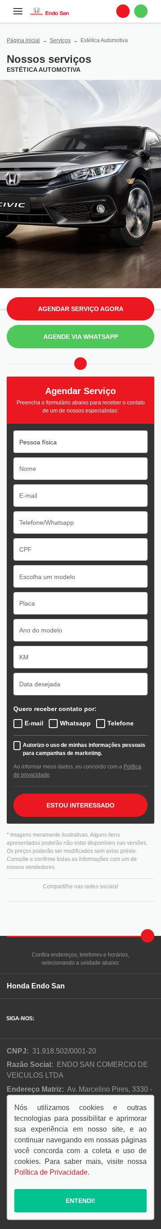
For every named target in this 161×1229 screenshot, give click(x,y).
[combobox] (80, 576)
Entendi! (80, 1200)
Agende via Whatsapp (80, 336)
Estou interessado (80, 805)
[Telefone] (123, 11)
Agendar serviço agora (80, 308)
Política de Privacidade (51, 1172)
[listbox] (80, 441)
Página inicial (23, 40)
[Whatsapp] (141, 11)
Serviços (60, 40)
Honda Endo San (36, 986)
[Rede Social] (43, 1018)
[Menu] (18, 11)
